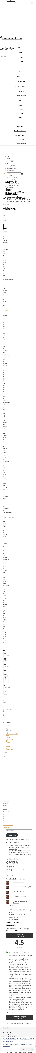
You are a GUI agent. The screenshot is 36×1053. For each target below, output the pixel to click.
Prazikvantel (6, 355)
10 (16, 181)
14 (11, 183)
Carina (19, 66)
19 (7, 185)
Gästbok (21, 91)
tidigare (5, 562)
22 (12, 185)
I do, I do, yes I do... (19, 891)
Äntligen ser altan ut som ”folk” (18, 975)
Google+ (20, 76)
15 (12, 183)
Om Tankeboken (20, 81)
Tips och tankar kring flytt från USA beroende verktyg (19, 846)
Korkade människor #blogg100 (22, 887)
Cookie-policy (6, 1046)
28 (11, 187)
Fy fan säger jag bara (19, 896)
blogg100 (9, 709)
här (4, 564)
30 (14, 187)
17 (16, 183)
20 (9, 185)
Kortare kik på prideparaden (17, 955)
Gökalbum (27, 952)
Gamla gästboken (21, 95)
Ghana (21, 57)
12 (7, 183)
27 (9, 187)
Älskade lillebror (14, 852)
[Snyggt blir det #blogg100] (6, 713)
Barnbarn (13, 167)
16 (14, 183)
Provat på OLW (20, 914)
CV (20, 71)
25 (18, 185)
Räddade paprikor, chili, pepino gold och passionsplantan (20, 993)
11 (18, 181)
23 (14, 185)
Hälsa (4, 173)
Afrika (20, 52)
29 (12, 187)
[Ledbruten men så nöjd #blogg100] (6, 717)
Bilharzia (5, 310)
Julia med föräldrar (18, 882)
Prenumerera (12, 835)
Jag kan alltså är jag (15, 850)
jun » (12, 189)
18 (18, 183)
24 (16, 185)
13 (9, 183)
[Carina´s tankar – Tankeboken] (14, 1)
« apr (8, 189)
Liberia (21, 61)
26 (7, 187)
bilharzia (5, 709)
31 (16, 187)
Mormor (12, 165)
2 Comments (6, 220)
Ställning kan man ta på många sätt (19, 854)
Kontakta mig (20, 86)
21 (11, 185)
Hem (19, 47)
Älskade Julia (13, 849)
